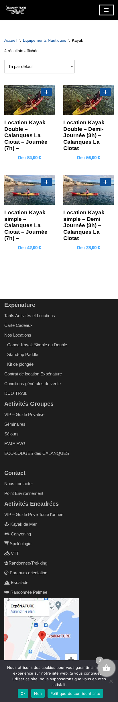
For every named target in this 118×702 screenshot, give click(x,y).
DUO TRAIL (15, 393)
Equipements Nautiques (44, 40)
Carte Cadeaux (18, 325)
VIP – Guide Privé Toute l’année (33, 514)
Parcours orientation (28, 572)
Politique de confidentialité (75, 693)
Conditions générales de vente (32, 383)
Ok (23, 693)
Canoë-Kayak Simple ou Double (37, 344)
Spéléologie (20, 543)
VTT (14, 553)
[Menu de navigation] (106, 10)
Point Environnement (23, 493)
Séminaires (14, 424)
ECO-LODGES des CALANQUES (36, 453)
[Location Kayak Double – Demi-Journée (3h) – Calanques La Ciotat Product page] (88, 100)
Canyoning (20, 533)
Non (38, 693)
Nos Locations (17, 335)
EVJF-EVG (14, 443)
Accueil (10, 40)
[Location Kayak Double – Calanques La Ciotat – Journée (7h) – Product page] (29, 100)
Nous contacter (18, 483)
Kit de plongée (20, 364)
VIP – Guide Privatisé (24, 414)
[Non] (111, 681)
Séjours (11, 433)
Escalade (19, 582)
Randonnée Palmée (28, 592)
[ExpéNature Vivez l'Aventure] (15, 10)
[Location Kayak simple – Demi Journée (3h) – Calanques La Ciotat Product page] (88, 190)
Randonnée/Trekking (27, 563)
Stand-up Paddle (22, 354)
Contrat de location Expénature (33, 373)
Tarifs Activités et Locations (29, 315)
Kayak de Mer (23, 524)
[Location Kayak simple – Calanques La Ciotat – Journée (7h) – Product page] (29, 190)
